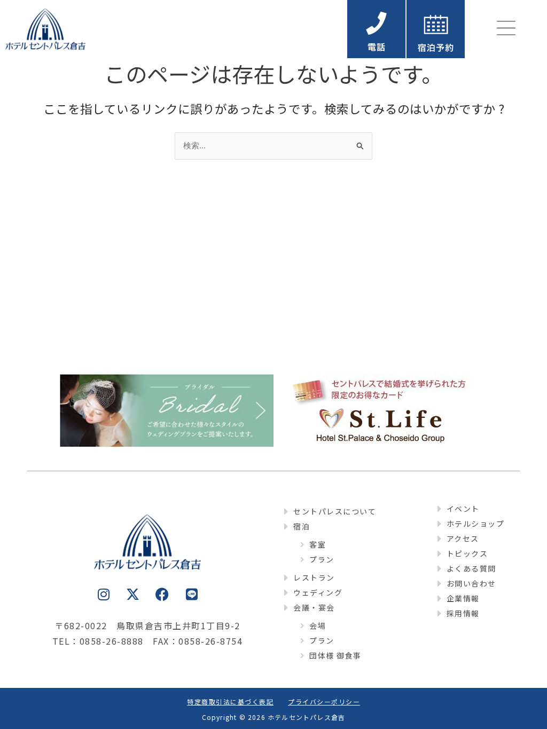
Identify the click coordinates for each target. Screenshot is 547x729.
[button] (436, 29)
